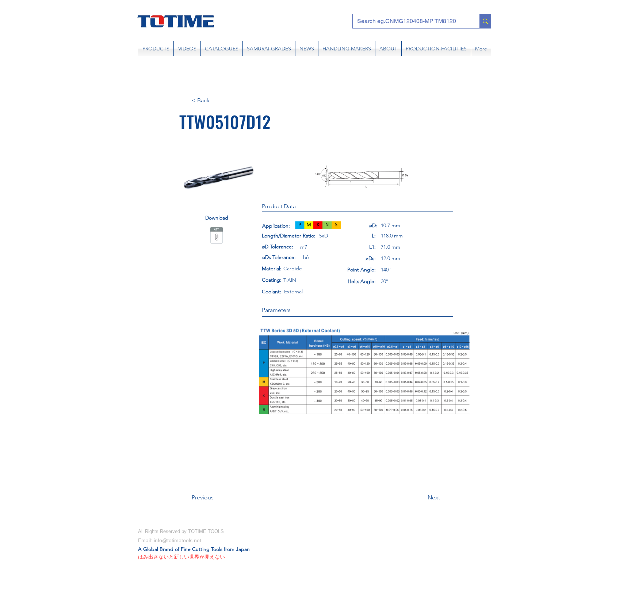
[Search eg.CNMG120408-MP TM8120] (485, 21)
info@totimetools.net (177, 540)
